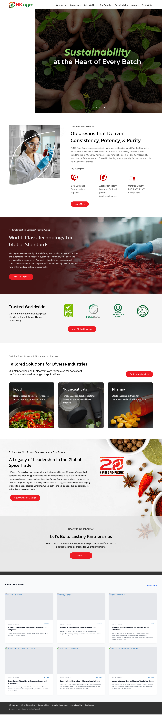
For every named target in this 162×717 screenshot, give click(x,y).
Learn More (80, 204)
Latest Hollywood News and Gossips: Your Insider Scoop (133, 681)
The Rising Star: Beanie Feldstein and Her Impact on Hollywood (27, 628)
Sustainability (121, 5)
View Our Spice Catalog (25, 497)
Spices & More (90, 5)
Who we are (61, 5)
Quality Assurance (60, 704)
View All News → (152, 585)
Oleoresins (75, 5)
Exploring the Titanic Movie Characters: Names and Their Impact (27, 682)
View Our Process (21, 276)
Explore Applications (139, 374)
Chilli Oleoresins (28, 704)
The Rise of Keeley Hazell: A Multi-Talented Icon (78, 627)
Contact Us (146, 5)
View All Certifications (82, 329)
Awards (134, 5)
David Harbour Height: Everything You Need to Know (80, 681)
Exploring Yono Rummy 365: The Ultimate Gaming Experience (130, 628)
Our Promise (106, 5)
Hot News (47, 623)
